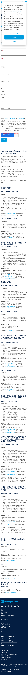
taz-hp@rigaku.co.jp (10, 215)
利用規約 (21, 118)
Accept (14, 37)
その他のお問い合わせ (6, 658)
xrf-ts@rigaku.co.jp (9, 237)
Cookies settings (14, 33)
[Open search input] (20, 2)
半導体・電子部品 (5, 626)
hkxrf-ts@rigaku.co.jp (10, 391)
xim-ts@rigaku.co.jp (10, 560)
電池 (2, 629)
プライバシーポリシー (10, 118)
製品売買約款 (4, 619)
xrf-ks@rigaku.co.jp (10, 525)
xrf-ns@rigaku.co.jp (10, 432)
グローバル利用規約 (6, 671)
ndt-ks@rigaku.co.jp (10, 578)
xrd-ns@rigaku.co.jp (10, 429)
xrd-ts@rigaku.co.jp (10, 363)
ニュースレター (5, 643)
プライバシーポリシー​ (14, 669)
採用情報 (3, 659)
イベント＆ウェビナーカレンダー (9, 642)
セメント (3, 631)
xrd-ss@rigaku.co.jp (10, 275)
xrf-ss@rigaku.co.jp (10, 278)
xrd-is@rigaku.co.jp (10, 306)
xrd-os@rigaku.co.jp (10, 471)
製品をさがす (4, 614)
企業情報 (3, 652)
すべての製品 (4, 612)
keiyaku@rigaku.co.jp (10, 366)
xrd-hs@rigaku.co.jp (10, 213)
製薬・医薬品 (4, 628)
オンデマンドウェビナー (7, 640)
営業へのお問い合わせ (6, 656)
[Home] (1, 8)
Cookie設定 (4, 669)
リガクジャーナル (5, 638)
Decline (14, 41)
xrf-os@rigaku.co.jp (10, 474)
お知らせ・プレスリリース (7, 645)
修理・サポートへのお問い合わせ (9, 654)
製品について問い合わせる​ (7, 615)
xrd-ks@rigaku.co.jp (10, 521)
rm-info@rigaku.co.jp (10, 592)
